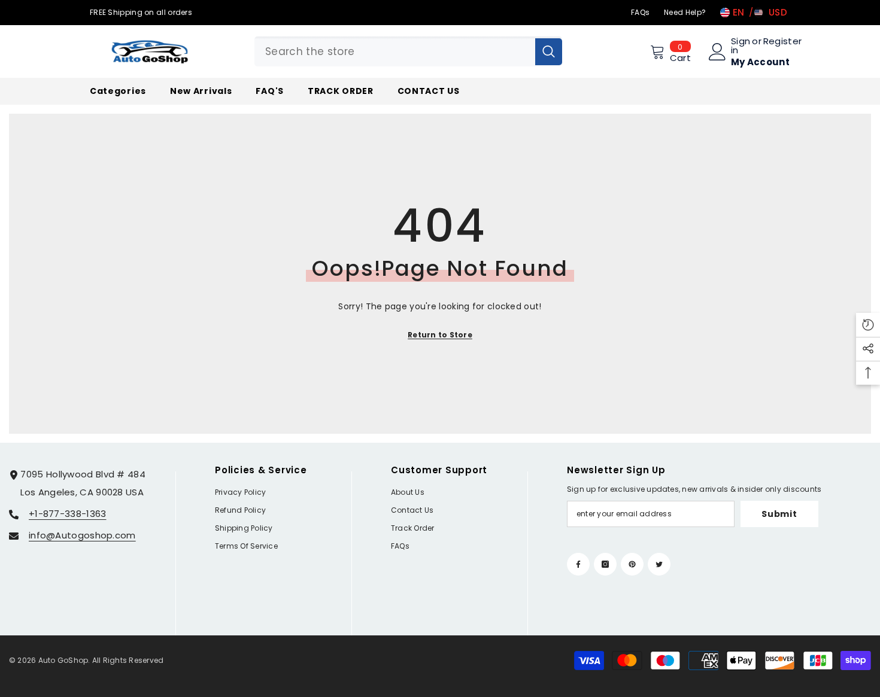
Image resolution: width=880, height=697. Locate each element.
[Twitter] (659, 564)
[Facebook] (578, 564)
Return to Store (440, 335)
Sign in (740, 45)
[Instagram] (605, 564)
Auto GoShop (63, 660)
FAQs (640, 12)
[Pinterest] (632, 564)
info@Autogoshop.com (82, 535)
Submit (779, 514)
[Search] (408, 51)
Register (782, 41)
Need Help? (685, 12)
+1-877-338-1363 (68, 513)
